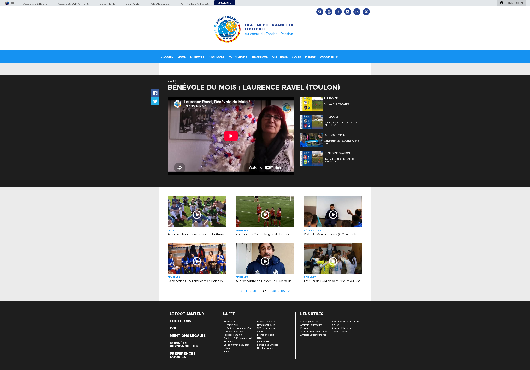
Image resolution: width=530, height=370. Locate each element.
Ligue (181, 56)
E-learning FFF (231, 325)
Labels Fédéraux (266, 321)
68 (283, 291)
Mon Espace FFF (232, 321)
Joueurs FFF (263, 341)
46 (254, 291)
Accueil (167, 56)
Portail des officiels (194, 3)
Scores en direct (265, 335)
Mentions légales (188, 336)
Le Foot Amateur (187, 314)
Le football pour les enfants (239, 328)
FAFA (226, 351)
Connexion (513, 3)
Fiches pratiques (266, 325)
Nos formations (265, 348)
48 (274, 291)
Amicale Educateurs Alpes (314, 331)
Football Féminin (233, 335)
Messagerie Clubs (310, 321)
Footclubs (180, 321)
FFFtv (259, 338)
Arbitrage (280, 56)
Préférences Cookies (182, 355)
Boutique (132, 3)
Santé (260, 331)
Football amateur (233, 331)
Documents (329, 56)
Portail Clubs (159, 3)
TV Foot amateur (266, 328)
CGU (173, 328)
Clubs (296, 56)
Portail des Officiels (267, 345)
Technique (259, 56)
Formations (238, 56)
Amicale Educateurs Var (313, 335)
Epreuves (197, 56)
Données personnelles (184, 344)
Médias (310, 56)
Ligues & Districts (34, 3)
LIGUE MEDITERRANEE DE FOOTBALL (269, 27)
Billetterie (107, 3)
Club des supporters (73, 3)
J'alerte (224, 2)
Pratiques (216, 56)
